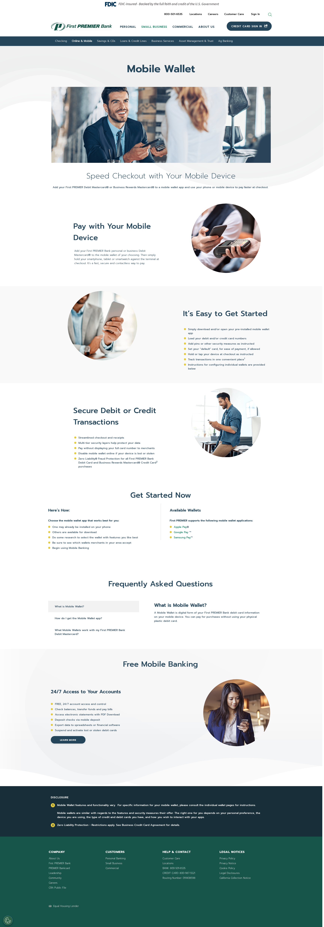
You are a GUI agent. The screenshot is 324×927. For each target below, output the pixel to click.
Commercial (182, 27)
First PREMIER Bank (60, 863)
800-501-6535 (173, 14)
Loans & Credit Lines (133, 41)
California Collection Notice (235, 878)
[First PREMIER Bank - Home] (82, 31)
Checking (61, 41)
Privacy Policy (227, 858)
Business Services (163, 41)
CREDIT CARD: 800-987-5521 (179, 873)
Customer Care (234, 14)
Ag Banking (225, 41)
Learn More (68, 740)
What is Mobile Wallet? (69, 606)
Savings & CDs (106, 41)
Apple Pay (180, 527)
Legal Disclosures (230, 873)
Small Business (154, 27)
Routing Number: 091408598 (179, 878)
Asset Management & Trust (196, 41)
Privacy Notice (228, 863)
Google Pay (181, 532)
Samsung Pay (182, 537)
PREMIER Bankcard (59, 868)
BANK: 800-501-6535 (174, 868)
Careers (213, 14)
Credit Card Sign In (247, 26)
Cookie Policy (227, 868)
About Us (206, 27)
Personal (128, 27)
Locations (196, 14)
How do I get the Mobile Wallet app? (78, 618)
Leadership (55, 873)
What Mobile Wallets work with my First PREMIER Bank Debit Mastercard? (90, 632)
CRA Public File (57, 887)
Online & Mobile (82, 41)
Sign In (255, 14)
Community (55, 878)
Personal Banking (115, 858)
